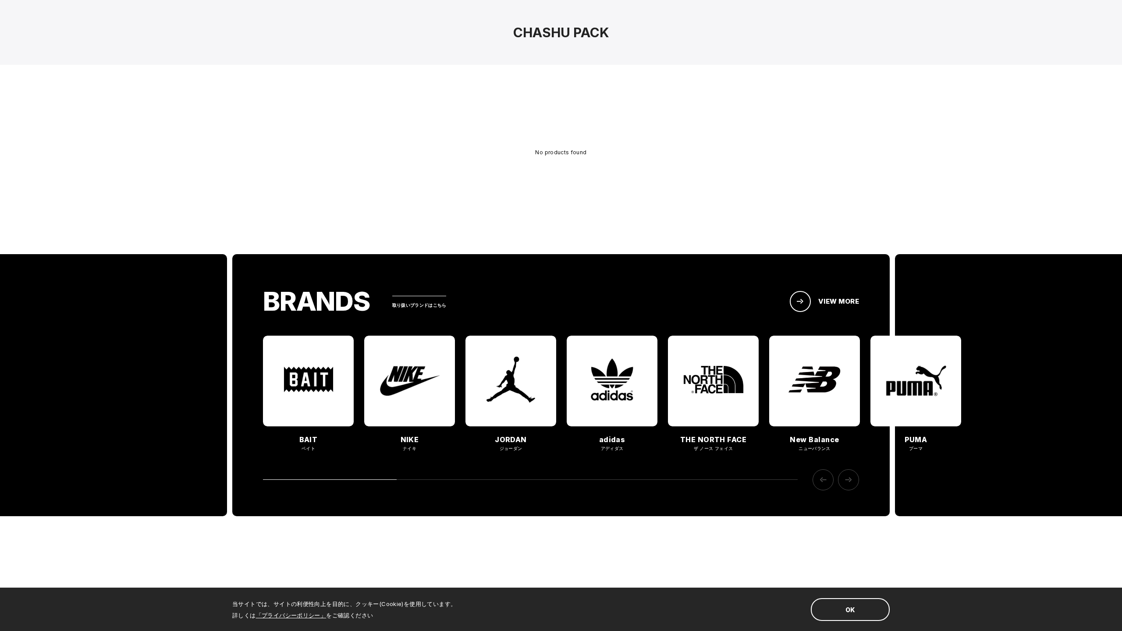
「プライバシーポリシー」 (291, 615)
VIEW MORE (838, 301)
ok (850, 609)
